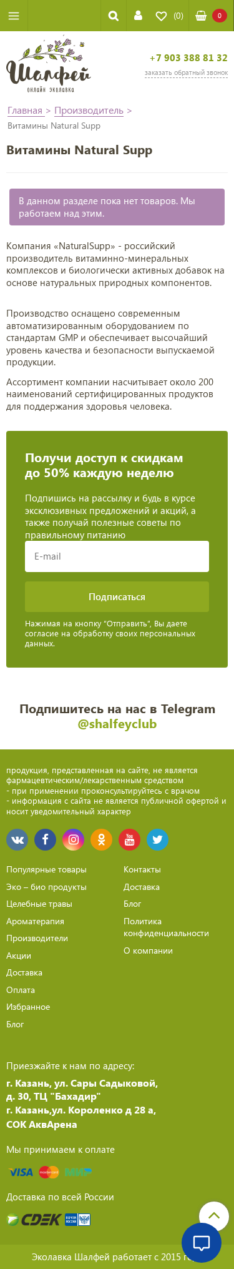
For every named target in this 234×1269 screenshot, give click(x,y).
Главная (26, 109)
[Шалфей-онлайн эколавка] (48, 65)
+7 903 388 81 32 (188, 58)
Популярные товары (46, 869)
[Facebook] (45, 840)
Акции (18, 955)
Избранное (28, 1006)
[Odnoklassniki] (101, 840)
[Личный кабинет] (138, 15)
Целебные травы (39, 903)
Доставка (24, 972)
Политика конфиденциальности (166, 927)
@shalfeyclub (117, 722)
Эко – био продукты (46, 886)
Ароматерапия (35, 921)
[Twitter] (157, 840)
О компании (148, 950)
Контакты (142, 869)
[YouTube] (129, 840)
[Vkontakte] (17, 840)
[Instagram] (73, 840)
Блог (15, 1024)
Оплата (20, 989)
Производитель (89, 109)
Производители (37, 938)
